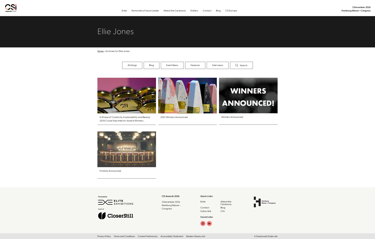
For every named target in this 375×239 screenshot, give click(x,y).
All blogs (132, 65)
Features (195, 65)
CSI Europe (231, 11)
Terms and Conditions (124, 236)
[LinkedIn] (209, 223)
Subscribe (205, 211)
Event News (172, 65)
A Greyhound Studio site (266, 236)
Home (100, 51)
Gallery (194, 11)
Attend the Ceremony (174, 11)
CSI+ (222, 211)
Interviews (217, 65)
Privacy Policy (104, 236)
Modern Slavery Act (195, 236)
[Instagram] (202, 223)
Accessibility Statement (172, 236)
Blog (218, 11)
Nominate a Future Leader (145, 11)
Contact (207, 11)
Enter (124, 11)
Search (243, 65)
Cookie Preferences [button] (148, 236)
